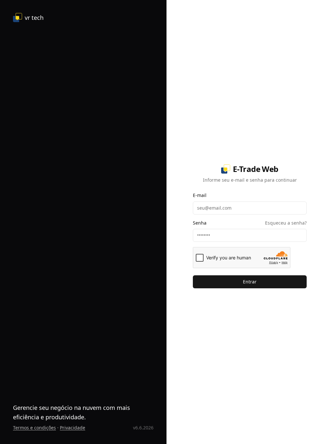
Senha (199, 223)
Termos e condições (34, 427)
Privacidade (72, 427)
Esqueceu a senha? (286, 223)
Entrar (250, 282)
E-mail (199, 195)
